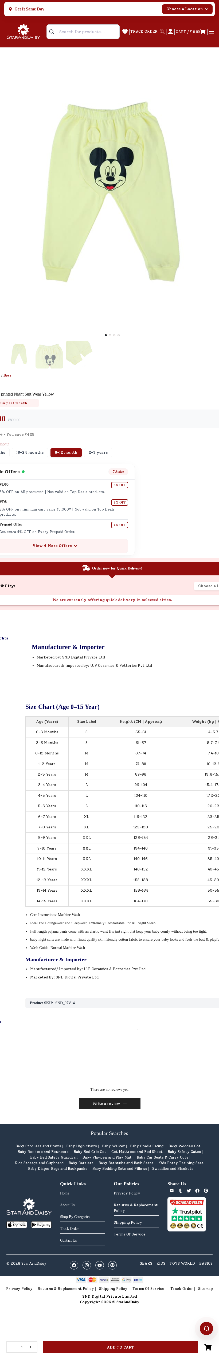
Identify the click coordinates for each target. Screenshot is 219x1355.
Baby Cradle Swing (146, 1146)
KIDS (161, 1263)
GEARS (146, 1263)
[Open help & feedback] (206, 1328)
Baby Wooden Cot (185, 1146)
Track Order (181, 1288)
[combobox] (83, 32)
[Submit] (53, 32)
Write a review (106, 1103)
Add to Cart (120, 1347)
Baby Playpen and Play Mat (107, 1157)
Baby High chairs (81, 1146)
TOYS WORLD (182, 1263)
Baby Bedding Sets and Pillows (119, 1168)
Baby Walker (113, 1146)
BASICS (206, 1263)
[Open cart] (208, 1347)
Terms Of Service (130, 1234)
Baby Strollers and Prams (38, 1146)
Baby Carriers (81, 1163)
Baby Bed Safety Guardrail (53, 1157)
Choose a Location (184, 9)
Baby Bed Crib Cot (90, 1151)
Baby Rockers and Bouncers (43, 1151)
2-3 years (98, 452)
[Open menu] (211, 31)
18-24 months (30, 452)
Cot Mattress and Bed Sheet (137, 1151)
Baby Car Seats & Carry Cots (162, 1157)
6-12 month (66, 452)
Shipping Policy (128, 1222)
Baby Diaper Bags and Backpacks (57, 1168)
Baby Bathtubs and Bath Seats (126, 1163)
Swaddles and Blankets (172, 1168)
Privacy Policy (127, 1193)
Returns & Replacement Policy (136, 1208)
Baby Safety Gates (184, 1151)
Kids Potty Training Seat (181, 1163)
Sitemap (205, 1288)
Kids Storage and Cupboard (39, 1163)
